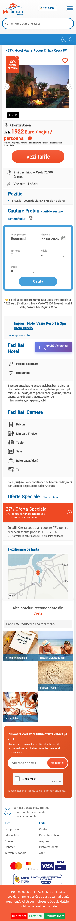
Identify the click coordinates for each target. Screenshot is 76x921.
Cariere (9, 841)
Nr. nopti (15, 250)
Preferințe (35, 916)
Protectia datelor (49, 835)
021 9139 (48, 8)
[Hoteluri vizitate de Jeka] (55, 646)
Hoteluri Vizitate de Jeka (53, 657)
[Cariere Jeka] (20, 707)
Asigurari (44, 841)
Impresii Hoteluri (48, 687)
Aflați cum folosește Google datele (45, 901)
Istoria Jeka (12, 835)
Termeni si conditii (25, 816)
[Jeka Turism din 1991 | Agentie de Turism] (12, 14)
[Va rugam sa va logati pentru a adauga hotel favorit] (65, 61)
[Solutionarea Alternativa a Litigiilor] (38, 884)
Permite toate (55, 916)
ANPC (42, 853)
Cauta (38, 281)
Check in (45, 234)
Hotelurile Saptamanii (16, 657)
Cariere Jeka (11, 718)
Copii (14, 266)
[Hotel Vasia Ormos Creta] (63, 39)
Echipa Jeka (12, 829)
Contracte (45, 829)
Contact (10, 847)
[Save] (31, 218)
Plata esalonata (49, 847)
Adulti (44, 250)
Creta (38, 613)
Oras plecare (18, 234)
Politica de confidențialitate (38, 906)
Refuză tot (19, 916)
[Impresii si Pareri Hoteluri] (55, 676)
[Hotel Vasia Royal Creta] (71, 39)
